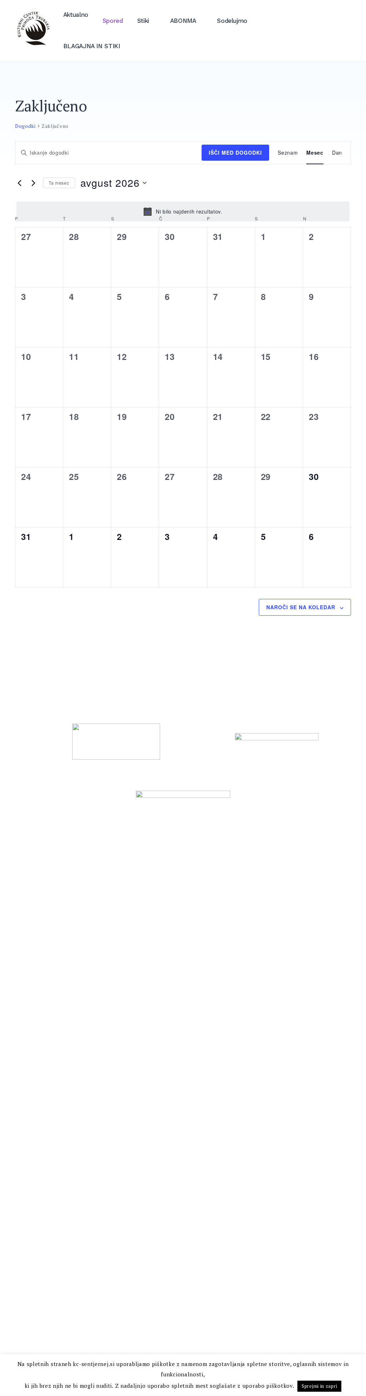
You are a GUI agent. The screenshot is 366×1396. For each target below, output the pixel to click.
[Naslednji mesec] (33, 183)
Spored (113, 20)
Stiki (143, 20)
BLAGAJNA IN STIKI (91, 46)
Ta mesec (59, 183)
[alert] (183, 211)
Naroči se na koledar (300, 607)
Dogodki (25, 125)
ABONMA (183, 20)
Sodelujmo (232, 20)
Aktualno (75, 14)
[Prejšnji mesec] (19, 183)
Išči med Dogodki (235, 152)
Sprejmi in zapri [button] (319, 1386)
